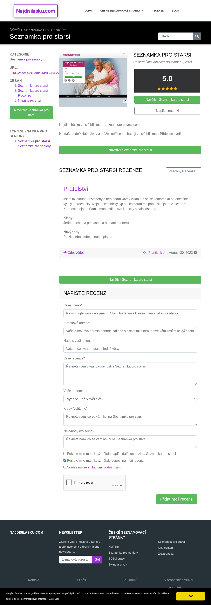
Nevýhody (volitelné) (78, 431)
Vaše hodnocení (75, 391)
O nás (81, 580)
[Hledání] (197, 36)
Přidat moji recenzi (176, 499)
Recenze (158, 10)
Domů (88, 10)
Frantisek (155, 252)
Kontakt (33, 580)
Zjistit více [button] (54, 599)
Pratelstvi (75, 188)
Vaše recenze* (74, 358)
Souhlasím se (94, 467)
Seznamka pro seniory (45, 30)
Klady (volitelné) (75, 408)
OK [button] (191, 596)
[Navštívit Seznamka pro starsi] (93, 80)
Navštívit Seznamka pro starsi (31, 112)
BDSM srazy (117, 558)
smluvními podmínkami (104, 467)
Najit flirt (114, 546)
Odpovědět (75, 252)
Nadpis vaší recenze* (79, 340)
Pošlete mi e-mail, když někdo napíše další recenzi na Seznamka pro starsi (121, 453)
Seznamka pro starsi (33, 85)
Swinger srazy (118, 564)
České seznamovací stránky (120, 10)
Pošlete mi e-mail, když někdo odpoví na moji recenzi (105, 460)
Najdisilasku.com (35, 10)
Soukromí (129, 580)
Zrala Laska (165, 553)
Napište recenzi (29, 100)
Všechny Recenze (182, 171)
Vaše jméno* (72, 305)
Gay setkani (165, 547)
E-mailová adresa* (76, 323)
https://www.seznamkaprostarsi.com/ (36, 72)
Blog (175, 10)
